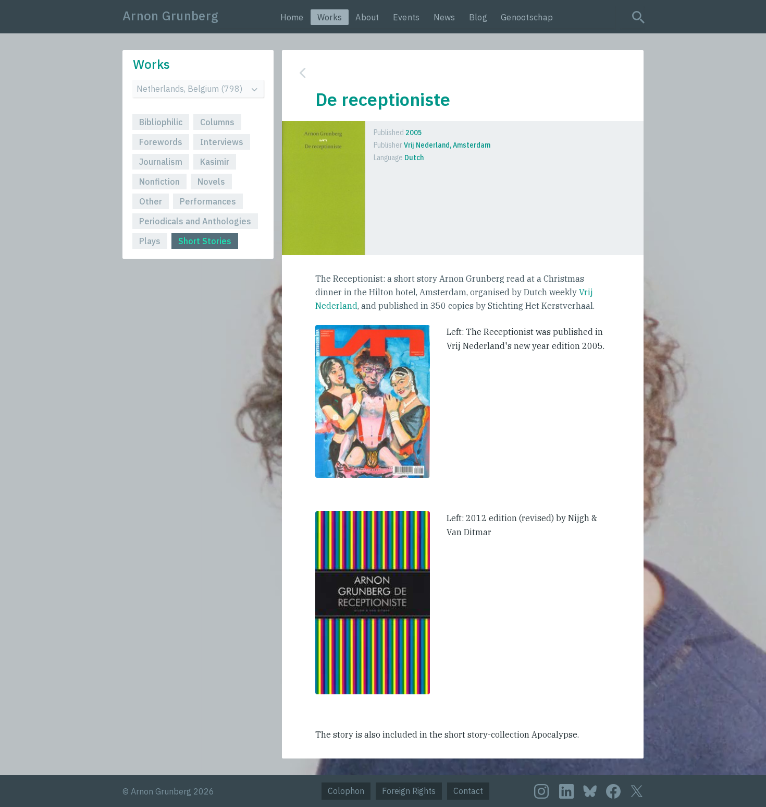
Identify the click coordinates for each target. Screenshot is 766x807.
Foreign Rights (409, 791)
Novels (211, 181)
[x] (637, 791)
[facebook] (613, 791)
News (444, 17)
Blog (478, 17)
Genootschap (527, 17)
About (367, 17)
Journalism (160, 161)
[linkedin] (566, 791)
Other (150, 201)
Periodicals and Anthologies (195, 221)
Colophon (346, 791)
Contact (468, 791)
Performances (208, 201)
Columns (217, 122)
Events (406, 17)
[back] (455, 73)
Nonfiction (159, 181)
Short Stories (204, 241)
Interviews (221, 142)
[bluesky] (590, 790)
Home (292, 17)
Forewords (160, 142)
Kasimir (214, 161)
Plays (149, 241)
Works (329, 17)
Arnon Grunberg (170, 15)
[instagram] (541, 791)
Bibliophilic (160, 122)
